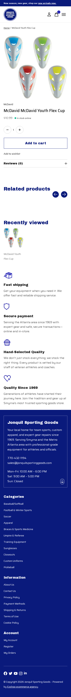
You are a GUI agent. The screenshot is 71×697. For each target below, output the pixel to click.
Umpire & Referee (14, 535)
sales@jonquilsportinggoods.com (29, 463)
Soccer (7, 516)
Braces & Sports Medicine (18, 529)
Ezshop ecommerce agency (22, 687)
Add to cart (35, 143)
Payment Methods (14, 604)
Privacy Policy (12, 597)
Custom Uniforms (13, 561)
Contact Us (10, 591)
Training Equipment (15, 542)
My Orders (10, 653)
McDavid (8, 104)
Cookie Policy (11, 623)
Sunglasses (10, 548)
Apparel (8, 523)
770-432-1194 (16, 458)
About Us (9, 585)
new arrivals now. (47, 3)
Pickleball (9, 567)
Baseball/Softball (13, 504)
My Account (10, 640)
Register (8, 646)
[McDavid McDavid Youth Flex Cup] (13, 238)
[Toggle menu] (63, 14)
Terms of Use (11, 616)
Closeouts (9, 555)
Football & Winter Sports (18, 510)
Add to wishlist (12, 154)
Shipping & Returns (15, 610)
